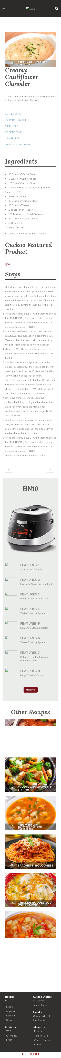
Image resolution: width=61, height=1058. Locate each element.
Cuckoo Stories (42, 997)
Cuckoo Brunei (42, 1040)
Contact (38, 1044)
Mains (9, 1006)
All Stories (38, 1000)
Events (37, 1012)
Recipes (10, 997)
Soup (9, 1020)
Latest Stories (40, 1005)
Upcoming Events (42, 1016)
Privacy (38, 1031)
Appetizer (11, 1011)
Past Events (39, 1020)
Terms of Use (41, 1035)
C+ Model (11, 1035)
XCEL (9, 1031)
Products (10, 1027)
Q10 (7, 264)
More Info (30, 689)
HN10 (9, 1040)
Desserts (10, 1015)
